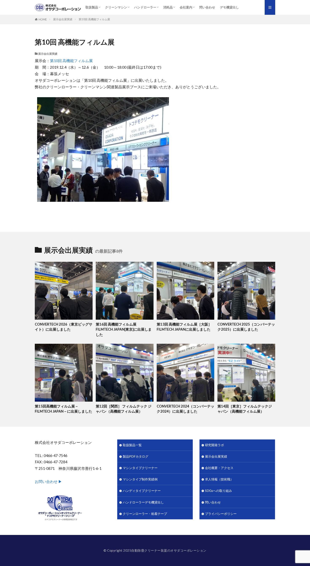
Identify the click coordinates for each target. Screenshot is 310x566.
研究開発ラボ (214, 445)
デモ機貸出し (229, 7)
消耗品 (168, 7)
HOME (43, 19)
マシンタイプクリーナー (140, 468)
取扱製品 (91, 7)
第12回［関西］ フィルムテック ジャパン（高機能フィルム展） (123, 409)
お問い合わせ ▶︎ (48, 481)
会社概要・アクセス (219, 468)
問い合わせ (207, 7)
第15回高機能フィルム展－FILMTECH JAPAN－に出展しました (63, 409)
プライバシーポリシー (221, 514)
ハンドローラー (145, 7)
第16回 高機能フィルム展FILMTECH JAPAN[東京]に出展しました (124, 329)
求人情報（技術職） (219, 479)
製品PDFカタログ (135, 456)
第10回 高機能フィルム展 (94, 19)
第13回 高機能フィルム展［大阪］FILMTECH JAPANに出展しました (184, 327)
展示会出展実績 (62, 19)
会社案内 (186, 7)
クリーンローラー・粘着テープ (145, 514)
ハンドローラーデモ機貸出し (143, 502)
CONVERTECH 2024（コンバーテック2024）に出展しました (185, 409)
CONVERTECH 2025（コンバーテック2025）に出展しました (246, 327)
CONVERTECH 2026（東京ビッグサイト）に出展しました (63, 327)
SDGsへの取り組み (218, 490)
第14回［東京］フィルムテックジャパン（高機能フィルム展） (244, 409)
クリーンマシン (116, 7)
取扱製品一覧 (132, 445)
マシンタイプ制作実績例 (140, 479)
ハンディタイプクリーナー (142, 490)
